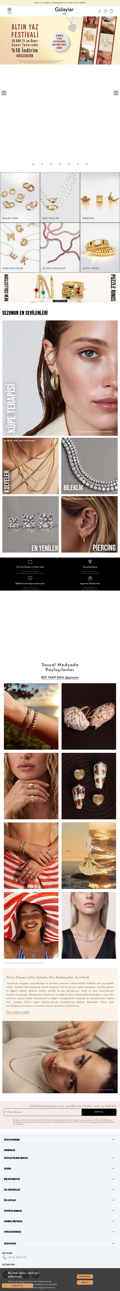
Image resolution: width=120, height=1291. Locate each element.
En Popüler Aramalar (13, 1210)
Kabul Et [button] (84, 1282)
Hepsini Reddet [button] (85, 1277)
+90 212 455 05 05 (16, 1257)
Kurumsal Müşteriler (13, 1221)
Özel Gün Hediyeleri (12, 1189)
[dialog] (60, 1279)
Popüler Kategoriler (12, 1231)
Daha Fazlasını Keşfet (17, 1012)
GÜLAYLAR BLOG (10, 1243)
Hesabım (7, 1168)
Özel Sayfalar (10, 1200)
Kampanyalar (9, 1150)
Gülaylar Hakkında (12, 1139)
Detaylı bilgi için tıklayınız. (43, 1287)
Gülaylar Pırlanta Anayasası (16, 1158)
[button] (33, 167)
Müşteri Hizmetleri (12, 1179)
